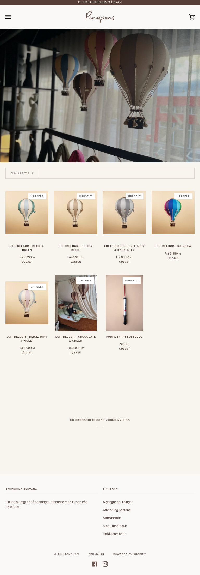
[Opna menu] (13, 17)
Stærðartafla (112, 518)
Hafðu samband (115, 534)
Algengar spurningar (118, 502)
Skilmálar (96, 554)
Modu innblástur (115, 526)
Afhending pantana (117, 510)
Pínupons (65, 554)
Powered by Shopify (129, 554)
